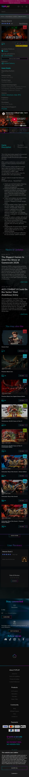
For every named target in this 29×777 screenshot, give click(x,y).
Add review (14, 580)
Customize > (14, 773)
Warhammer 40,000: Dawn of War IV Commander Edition (11, 446)
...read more (24, 282)
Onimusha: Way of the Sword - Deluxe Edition (14, 472)
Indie (15, 95)
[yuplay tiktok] (10, 639)
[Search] (26, 11)
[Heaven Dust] (14, 337)
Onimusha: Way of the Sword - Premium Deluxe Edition (12, 521)
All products (8, 16)
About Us (14, 674)
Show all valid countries (14, 58)
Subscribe (6, 617)
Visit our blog (14, 631)
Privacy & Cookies (14, 679)
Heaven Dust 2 (7, 552)
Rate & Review (23, 23)
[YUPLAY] (5, 6)
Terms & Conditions (12, 613)
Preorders (14, 696)
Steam (6, 51)
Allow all (14, 768)
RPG (19, 95)
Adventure (9, 95)
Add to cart (19, 43)
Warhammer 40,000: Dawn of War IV (11, 421)
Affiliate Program (14, 711)
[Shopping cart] (22, 6)
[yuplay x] (19, 639)
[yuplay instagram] (14, 639)
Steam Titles (14, 699)
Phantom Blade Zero (7, 371)
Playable (4, 109)
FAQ (14, 714)
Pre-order (22, 375)
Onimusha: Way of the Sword (9, 496)
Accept (10, 613)
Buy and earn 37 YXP (21, 45)
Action (15, 16)
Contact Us (14, 716)
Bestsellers (14, 694)
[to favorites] (24, 43)
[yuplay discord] (5, 639)
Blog (14, 708)
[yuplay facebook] (23, 639)
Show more (14, 535)
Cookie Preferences (14, 682)
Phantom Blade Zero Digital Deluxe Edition (13, 396)
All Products (14, 691)
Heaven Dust (5, 347)
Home (2, 16)
